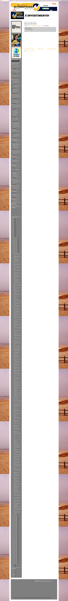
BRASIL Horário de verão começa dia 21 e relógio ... (17, 401)
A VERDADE (14, 129)
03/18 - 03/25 (15, 549)
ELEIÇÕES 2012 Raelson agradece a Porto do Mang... (17, 325)
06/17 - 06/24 (15, 533)
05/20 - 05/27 (15, 538)
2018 (13, 228)
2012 (13, 236)
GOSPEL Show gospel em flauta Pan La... (17, 320)
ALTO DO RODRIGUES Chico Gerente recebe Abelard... (16, 267)
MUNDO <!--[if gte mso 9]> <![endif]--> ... (17, 360)
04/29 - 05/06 (15, 542)
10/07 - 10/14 (15, 252)
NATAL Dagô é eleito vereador (16, 450)
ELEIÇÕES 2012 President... (15, 408)
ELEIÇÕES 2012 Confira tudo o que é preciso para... (16, 509)
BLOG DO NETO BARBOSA (15, 165)
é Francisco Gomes (16, 134)
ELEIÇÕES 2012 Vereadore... (15, 416)
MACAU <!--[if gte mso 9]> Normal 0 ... (17, 440)
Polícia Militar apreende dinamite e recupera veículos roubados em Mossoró (16, 102)
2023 (13, 222)
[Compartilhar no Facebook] (47, 25)
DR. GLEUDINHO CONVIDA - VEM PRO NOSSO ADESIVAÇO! (17, 76)
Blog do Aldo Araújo (16, 185)
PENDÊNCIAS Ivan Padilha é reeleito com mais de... (16, 484)
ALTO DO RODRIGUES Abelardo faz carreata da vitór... (17, 336)
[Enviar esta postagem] (42, 25)
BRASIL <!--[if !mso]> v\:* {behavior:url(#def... (17, 346)
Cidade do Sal (15, 156)
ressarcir (13, 576)
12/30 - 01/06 (15, 237)
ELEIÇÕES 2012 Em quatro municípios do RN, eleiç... (16, 421)
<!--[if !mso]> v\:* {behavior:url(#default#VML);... (17, 414)
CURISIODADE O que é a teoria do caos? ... (17, 275)
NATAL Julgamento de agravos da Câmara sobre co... (16, 368)
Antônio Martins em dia (16, 94)
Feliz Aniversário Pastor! (16, 141)
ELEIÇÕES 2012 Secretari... (15, 298)
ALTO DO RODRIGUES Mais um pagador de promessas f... (16, 309)
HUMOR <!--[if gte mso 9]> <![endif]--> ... (17, 390)
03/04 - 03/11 (15, 552)
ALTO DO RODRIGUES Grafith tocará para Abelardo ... (16, 371)
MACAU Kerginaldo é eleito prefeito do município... (16, 481)
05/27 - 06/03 (15, 537)
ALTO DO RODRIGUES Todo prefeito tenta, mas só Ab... (17, 501)
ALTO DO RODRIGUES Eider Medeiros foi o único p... (16, 460)
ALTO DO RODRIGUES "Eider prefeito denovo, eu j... (17, 498)
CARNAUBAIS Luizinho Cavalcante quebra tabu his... (17, 434)
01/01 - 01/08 (15, 563)
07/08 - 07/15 (15, 529)
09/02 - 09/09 (15, 519)
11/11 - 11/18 (15, 246)
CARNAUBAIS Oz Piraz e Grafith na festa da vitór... (17, 265)
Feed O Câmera (15, 100)
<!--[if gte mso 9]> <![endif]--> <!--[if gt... (16, 358)
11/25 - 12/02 (15, 243)
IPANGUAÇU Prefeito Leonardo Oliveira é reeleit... (16, 476)
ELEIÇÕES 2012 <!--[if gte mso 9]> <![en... (17, 273)
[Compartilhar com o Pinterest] (48, 25)
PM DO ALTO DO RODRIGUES (15, 191)
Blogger (52, 597)
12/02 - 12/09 (15, 242)
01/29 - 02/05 (15, 558)
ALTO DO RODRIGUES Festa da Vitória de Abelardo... (16, 378)
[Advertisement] (40, 40)
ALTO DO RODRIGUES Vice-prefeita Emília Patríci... (16, 277)
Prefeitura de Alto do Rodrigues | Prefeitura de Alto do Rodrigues (16, 144)
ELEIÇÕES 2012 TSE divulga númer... (16, 399)
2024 (13, 221)
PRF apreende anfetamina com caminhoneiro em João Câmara (16, 131)
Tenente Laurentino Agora (17, 85)
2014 (13, 233)
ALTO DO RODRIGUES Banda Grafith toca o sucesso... (16, 315)
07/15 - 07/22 (15, 528)
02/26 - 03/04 (15, 553)
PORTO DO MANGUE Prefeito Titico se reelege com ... (16, 487)
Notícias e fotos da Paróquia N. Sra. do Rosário (16, 161)
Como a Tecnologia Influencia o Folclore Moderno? (15, 120)
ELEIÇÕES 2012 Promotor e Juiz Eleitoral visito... (17, 454)
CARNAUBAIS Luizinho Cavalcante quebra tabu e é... (17, 465)
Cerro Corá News (15, 64)
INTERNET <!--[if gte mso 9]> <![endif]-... (17, 397)
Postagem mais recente (29, 48)
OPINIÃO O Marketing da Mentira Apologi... (17, 383)
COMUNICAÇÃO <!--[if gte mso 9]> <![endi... (17, 445)
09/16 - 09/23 (15, 517)
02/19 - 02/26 (15, 554)
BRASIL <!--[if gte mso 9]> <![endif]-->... (17, 381)
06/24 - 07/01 (15, 532)
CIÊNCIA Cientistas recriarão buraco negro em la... (16, 457)
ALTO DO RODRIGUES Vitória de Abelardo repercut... (16, 447)
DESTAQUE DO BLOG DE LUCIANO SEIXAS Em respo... (17, 350)
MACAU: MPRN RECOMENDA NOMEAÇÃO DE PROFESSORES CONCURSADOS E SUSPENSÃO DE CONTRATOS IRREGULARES (16, 113)
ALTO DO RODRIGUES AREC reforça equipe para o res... (16, 306)
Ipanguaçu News (15, 179)
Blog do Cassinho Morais (16, 150)
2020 (13, 226)
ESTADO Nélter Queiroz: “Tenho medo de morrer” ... (17, 374)
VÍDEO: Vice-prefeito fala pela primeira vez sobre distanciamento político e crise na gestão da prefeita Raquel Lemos (16, 82)
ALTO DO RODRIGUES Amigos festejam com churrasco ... (16, 312)
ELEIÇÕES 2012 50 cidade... (16, 468)
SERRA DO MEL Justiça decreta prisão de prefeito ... (16, 288)
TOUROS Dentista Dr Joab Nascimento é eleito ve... (17, 493)
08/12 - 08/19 (15, 523)
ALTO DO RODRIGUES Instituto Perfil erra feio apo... (17, 406)
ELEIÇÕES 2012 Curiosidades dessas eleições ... (16, 442)
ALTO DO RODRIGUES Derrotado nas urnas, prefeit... (16, 362)
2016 (13, 231)
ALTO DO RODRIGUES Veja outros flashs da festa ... (16, 254)
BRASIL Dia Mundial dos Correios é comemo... (16, 348)
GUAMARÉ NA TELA (16, 89)
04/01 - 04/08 (15, 547)
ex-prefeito (13, 574)
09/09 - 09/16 (15, 518)
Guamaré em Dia (15, 110)
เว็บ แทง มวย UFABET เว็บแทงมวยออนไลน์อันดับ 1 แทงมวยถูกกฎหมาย (16, 136)
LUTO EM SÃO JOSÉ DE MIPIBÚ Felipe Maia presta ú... (17, 283)
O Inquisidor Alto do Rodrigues (16, 194)
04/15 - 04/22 (15, 544)
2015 (13, 232)
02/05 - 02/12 (15, 557)
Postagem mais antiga (51, 48)
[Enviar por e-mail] (44, 25)
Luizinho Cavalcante (16, 169)
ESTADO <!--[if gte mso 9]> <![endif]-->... (16, 341)
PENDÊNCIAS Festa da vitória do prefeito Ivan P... (16, 495)
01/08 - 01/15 (15, 562)
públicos (13, 575)
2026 (13, 218)
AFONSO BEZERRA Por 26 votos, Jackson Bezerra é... (16, 463)
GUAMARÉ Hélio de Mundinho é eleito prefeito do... (16, 473)
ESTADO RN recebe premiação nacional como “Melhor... (16, 280)
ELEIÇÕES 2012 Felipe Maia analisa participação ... (16, 426)
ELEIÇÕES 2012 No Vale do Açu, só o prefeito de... (17, 270)
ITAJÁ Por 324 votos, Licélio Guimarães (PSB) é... (16, 479)
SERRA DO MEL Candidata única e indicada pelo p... (16, 490)
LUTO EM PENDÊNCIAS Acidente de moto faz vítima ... (17, 318)
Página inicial (40, 48)
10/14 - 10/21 (15, 251)
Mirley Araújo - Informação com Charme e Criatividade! (16, 140)
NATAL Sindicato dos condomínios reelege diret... (16, 429)
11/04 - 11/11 (15, 247)
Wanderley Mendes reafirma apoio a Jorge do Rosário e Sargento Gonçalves (16, 71)
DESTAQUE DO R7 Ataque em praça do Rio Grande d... (17, 322)
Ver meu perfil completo (15, 205)
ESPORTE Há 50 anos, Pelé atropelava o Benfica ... (16, 365)
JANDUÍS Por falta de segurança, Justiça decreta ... (16, 512)
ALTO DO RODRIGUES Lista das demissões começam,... (16, 385)
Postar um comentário (29, 29)
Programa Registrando (16, 118)
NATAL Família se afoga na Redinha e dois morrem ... (16, 331)
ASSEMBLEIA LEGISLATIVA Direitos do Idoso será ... (16, 356)
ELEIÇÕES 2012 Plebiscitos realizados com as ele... (16, 294)
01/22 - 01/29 (15, 559)
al (12, 569)
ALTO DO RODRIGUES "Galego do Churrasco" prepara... (17, 257)
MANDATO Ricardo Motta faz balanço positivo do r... (17, 470)
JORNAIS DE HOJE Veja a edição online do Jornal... (17, 304)
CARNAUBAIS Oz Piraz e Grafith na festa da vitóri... (17, 291)
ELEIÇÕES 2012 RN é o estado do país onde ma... (16, 418)
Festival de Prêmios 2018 (16, 162)
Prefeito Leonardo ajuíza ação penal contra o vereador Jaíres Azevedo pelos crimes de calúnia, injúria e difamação (17, 182)
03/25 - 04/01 (15, 548)
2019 (13, 227)
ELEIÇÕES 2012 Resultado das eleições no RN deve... (17, 507)
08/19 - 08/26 (15, 522)
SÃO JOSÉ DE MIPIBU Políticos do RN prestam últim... (17, 285)
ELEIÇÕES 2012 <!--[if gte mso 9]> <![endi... (17, 333)
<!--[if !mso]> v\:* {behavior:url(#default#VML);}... (17, 301)
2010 (13, 566)
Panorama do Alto (15, 79)
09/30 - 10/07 (15, 514)
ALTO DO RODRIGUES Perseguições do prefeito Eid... (16, 353)
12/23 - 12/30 (15, 238)
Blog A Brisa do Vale (16, 122)
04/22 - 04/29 (15, 543)
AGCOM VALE (15, 204)
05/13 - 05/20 (15, 539)
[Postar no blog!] (45, 25)
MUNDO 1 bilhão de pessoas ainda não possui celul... (16, 260)
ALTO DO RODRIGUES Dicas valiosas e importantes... (16, 504)
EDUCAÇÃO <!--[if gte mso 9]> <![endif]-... (16, 403)
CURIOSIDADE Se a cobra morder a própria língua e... (17, 328)
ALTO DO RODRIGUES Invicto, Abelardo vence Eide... (17, 452)
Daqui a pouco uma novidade (16, 431)
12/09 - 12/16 (15, 241)
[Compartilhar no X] (46, 25)
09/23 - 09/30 (15, 515)
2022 (13, 223)
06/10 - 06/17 (15, 534)
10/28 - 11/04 (15, 248)
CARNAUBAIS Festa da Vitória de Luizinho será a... (17, 338)
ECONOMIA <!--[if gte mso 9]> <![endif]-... (17, 395)
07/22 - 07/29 (15, 527)
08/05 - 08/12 (15, 524)
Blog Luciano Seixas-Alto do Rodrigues (16, 199)
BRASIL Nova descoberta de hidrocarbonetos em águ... (17, 343)
